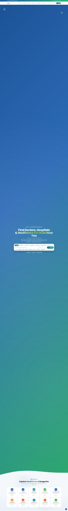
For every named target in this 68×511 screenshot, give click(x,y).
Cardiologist (19, 249)
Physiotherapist (43, 249)
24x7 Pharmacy (30, 249)
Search (51, 247)
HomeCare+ (49, 245)
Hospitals (22, 245)
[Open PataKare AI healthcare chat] (66, 509)
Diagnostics (32, 245)
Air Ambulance (38, 249)
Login (59, 3)
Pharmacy (26, 245)
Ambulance (37, 245)
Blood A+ (34, 249)
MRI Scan (26, 249)
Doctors (17, 245)
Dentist (23, 249)
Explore (44, 3)
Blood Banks (43, 245)
